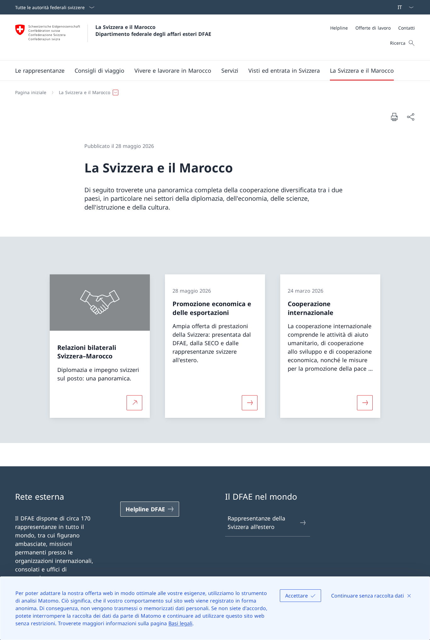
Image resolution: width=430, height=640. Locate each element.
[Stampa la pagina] (394, 116)
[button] (40, 70)
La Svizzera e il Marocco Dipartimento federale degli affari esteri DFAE (153, 30)
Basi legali (180, 623)
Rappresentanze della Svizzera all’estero (256, 522)
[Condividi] (410, 117)
